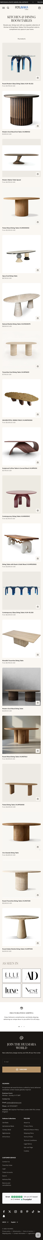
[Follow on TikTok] (33, 1211)
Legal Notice (28, 1144)
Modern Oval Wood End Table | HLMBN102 (16, 132)
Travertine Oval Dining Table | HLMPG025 (15, 372)
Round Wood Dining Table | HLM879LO (14, 757)
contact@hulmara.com (13, 1102)
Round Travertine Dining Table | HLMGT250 (16, 901)
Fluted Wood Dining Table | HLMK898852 (15, 228)
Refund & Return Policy (31, 1130)
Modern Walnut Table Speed (11, 180)
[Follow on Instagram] (15, 1211)
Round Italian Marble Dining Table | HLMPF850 (17, 949)
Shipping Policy (29, 1133)
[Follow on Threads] (21, 1211)
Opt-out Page (28, 1147)
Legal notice (31, 1233)
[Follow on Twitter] (9, 1211)
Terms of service (28, 1231)
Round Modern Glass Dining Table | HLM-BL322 (17, 84)
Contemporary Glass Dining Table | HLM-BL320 (17, 612)
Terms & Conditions (30, 1140)
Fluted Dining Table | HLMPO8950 (13, 805)
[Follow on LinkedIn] (38, 1211)
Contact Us (6, 1162)
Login (4, 1169)
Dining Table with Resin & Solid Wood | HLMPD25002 (19, 564)
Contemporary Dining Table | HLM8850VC (16, 516)
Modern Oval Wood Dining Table (12, 709)
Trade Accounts (7, 1172)
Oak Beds (5, 1123)
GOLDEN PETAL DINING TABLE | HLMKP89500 (17, 420)
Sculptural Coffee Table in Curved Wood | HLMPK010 (19, 468)
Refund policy (17, 1231)
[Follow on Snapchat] (3, 1216)
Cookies (26, 1151)
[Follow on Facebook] (3, 1211)
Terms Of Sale (28, 1137)
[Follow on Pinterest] (27, 1211)
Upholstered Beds (8, 1126)
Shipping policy (6, 1233)
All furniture (6, 1137)
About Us (27, 1123)
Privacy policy (6, 1231)
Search (4, 1176)
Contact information (19, 1233)
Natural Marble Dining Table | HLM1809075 (16, 324)
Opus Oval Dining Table (9, 276)
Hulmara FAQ (6, 1179)
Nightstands (6, 1133)
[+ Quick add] (38, 78)
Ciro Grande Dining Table (10, 853)
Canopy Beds (6, 1130)
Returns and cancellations (6, 1184)
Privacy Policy (28, 1126)
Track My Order (7, 1165)
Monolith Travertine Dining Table (12, 661)
